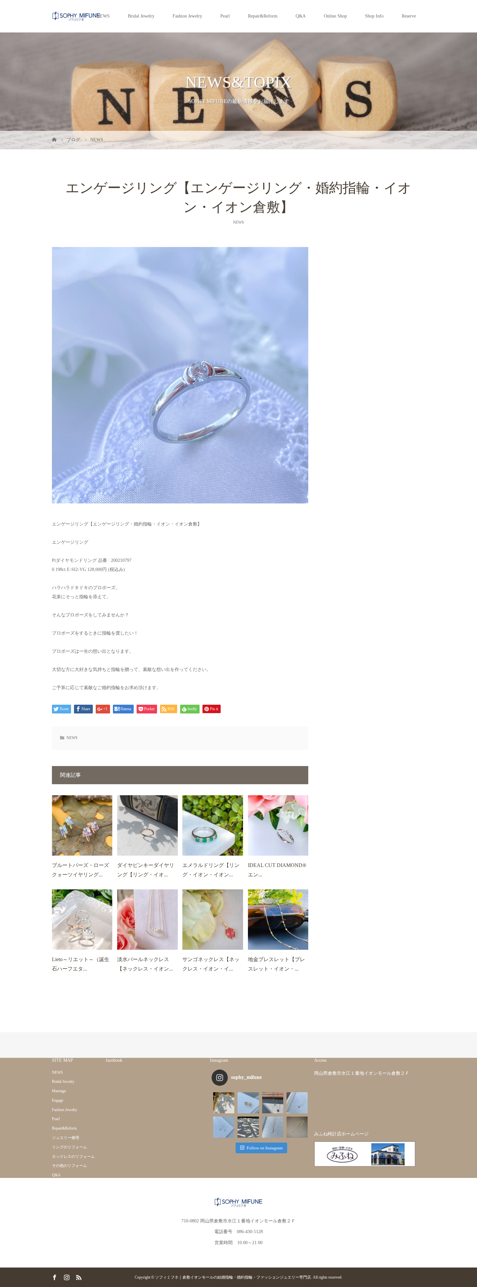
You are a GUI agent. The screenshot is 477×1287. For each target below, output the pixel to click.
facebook (114, 1060)
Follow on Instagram (265, 1147)
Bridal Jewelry (141, 16)
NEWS (103, 16)
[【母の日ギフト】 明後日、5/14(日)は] (223, 1127)
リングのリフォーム (69, 1147)
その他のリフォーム (69, 1165)
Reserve (409, 16)
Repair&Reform (262, 16)
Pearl (225, 16)
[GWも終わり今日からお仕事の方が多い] (272, 1127)
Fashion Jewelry (187, 16)
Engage (57, 1100)
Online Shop (335, 16)
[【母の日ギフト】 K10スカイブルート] (297, 1102)
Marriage (59, 1091)
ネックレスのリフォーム (73, 1156)
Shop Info (374, 16)
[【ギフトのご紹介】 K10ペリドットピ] (248, 1127)
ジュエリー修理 (65, 1137)
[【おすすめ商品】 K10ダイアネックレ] (223, 1102)
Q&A (301, 16)
